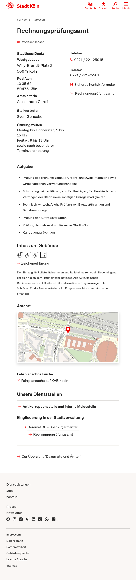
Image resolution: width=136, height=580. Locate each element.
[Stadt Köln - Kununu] (40, 519)
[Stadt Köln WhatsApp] (47, 519)
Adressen (39, 19)
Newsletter (14, 513)
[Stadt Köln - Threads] (21, 519)
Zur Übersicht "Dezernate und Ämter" (51, 456)
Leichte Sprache (16, 559)
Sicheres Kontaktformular (95, 84)
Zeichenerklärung (35, 263)
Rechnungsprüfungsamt (94, 93)
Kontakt (11, 497)
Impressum (13, 534)
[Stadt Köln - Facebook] (8, 519)
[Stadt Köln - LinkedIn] (33, 519)
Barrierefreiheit (16, 547)
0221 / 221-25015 (89, 59)
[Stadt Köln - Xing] (27, 519)
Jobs (9, 491)
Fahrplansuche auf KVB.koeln (45, 380)
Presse (11, 507)
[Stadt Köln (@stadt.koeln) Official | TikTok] (54, 519)
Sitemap (11, 565)
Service (22, 19)
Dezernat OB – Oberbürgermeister (53, 427)
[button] (126, 6)
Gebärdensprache (17, 553)
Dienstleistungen (18, 484)
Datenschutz (14, 541)
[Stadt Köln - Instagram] (14, 519)
